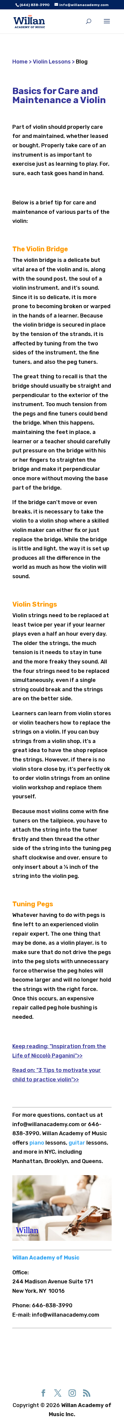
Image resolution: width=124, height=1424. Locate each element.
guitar (77, 1142)
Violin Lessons (52, 61)
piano (37, 1142)
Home (20, 61)
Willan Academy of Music (45, 1257)
